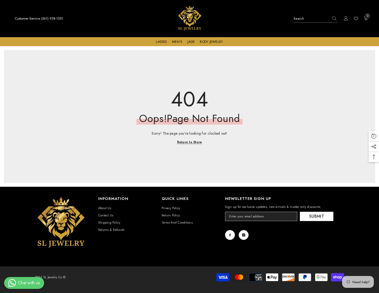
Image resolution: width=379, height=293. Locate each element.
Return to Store (189, 142)
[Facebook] (230, 235)
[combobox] (311, 18)
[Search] (315, 19)
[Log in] (346, 19)
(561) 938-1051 (52, 18)
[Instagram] (244, 235)
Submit (316, 216)
